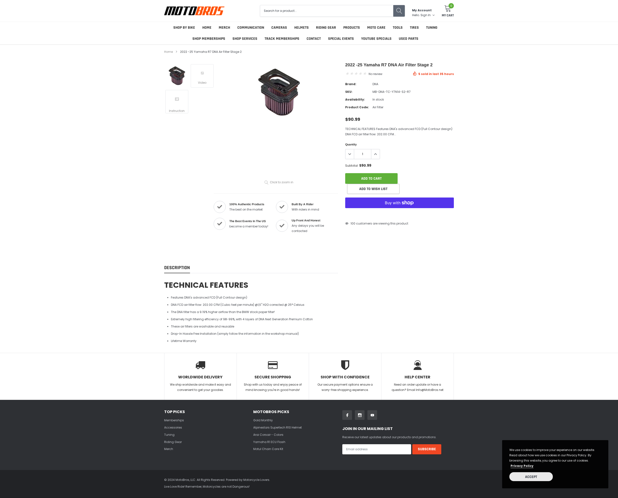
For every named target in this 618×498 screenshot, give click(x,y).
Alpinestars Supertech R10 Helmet (277, 427)
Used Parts (408, 38)
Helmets (301, 27)
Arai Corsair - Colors (268, 435)
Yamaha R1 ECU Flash (269, 442)
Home (206, 27)
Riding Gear (326, 27)
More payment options (399, 214)
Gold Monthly (263, 420)
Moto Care (376, 27)
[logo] (194, 11)
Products (351, 27)
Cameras (279, 27)
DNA (375, 84)
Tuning (431, 27)
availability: (355, 99)
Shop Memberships (208, 38)
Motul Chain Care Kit (268, 449)
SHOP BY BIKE (184, 27)
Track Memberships (282, 38)
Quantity (351, 144)
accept (531, 476)
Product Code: (357, 107)
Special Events (341, 38)
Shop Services (244, 38)
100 (353, 223)
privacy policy (522, 466)
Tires (414, 27)
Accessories (173, 427)
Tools (398, 27)
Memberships (174, 420)
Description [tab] (177, 268)
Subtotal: (351, 166)
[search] (399, 11)
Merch (224, 27)
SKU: (348, 92)
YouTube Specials (376, 38)
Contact (314, 38)
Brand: (350, 84)
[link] (176, 75)
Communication (250, 27)
